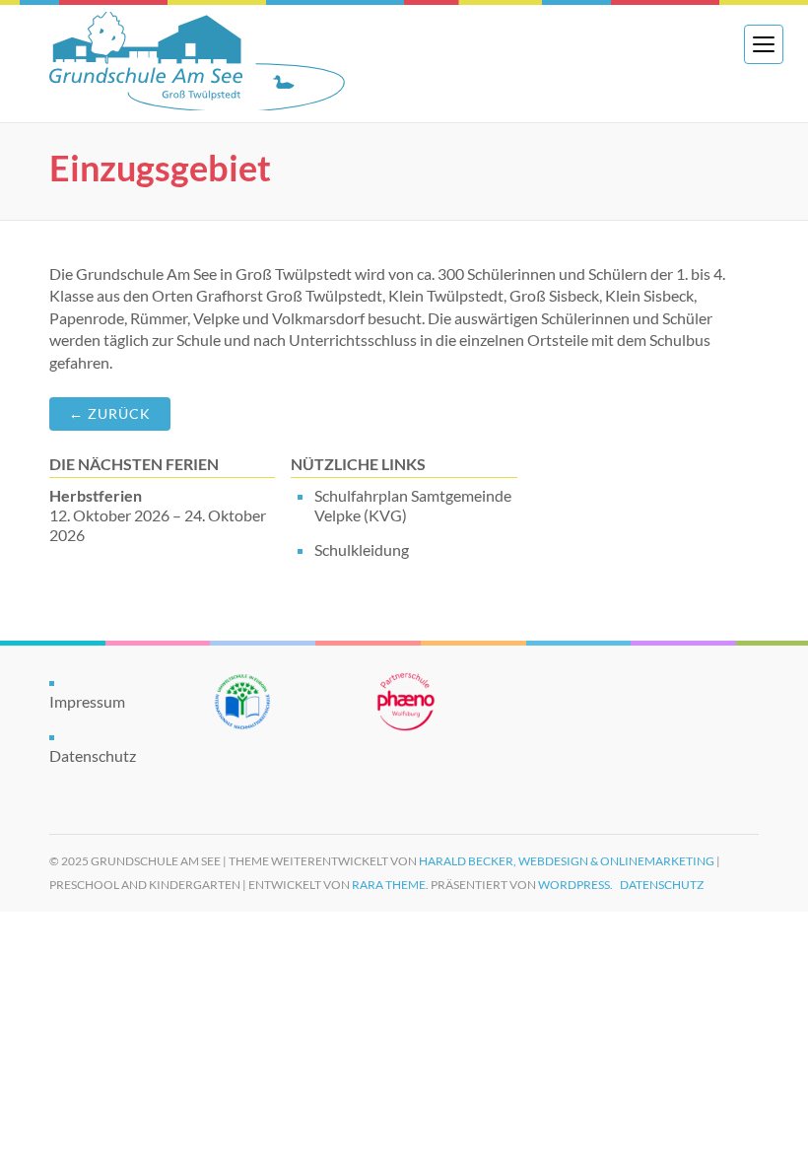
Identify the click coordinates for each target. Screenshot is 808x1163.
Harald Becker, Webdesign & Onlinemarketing (566, 861)
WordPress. (575, 884)
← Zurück (110, 413)
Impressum (87, 701)
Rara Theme (389, 884)
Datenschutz (92, 755)
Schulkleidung (361, 549)
